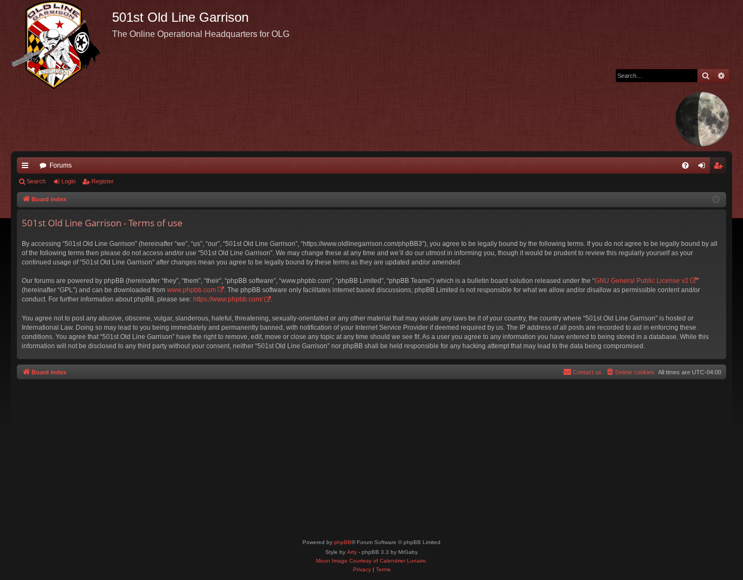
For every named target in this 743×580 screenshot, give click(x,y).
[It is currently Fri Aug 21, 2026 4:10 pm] (716, 200)
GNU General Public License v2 (642, 281)
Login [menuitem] (704, 168)
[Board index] (61, 44)
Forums (60, 165)
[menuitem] (685, 165)
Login (68, 181)
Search (36, 181)
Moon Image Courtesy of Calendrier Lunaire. (372, 561)
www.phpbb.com (191, 290)
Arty (352, 552)
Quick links (27, 168)
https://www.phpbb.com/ (228, 299)
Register (102, 181)
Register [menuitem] (720, 168)
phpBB (342, 542)
